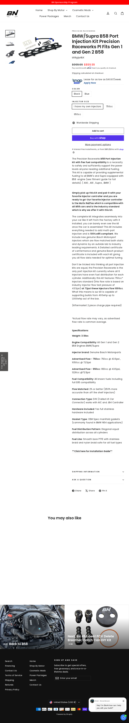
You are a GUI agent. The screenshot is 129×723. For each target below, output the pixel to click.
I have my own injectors (87, 106)
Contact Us (82, 16)
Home (39, 10)
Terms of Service (13, 675)
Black (77, 93)
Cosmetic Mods (81, 10)
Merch (67, 16)
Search (8, 661)
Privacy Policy (12, 689)
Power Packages (49, 16)
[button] (4, 361)
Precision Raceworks (83, 31)
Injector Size (80, 102)
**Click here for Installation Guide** (92, 451)
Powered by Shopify (64, 714)
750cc (109, 106)
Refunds (9, 684)
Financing (10, 665)
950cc (77, 114)
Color (76, 89)
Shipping (76, 73)
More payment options (98, 144)
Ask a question (81, 480)
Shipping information (86, 472)
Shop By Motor (56, 10)
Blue (87, 93)
